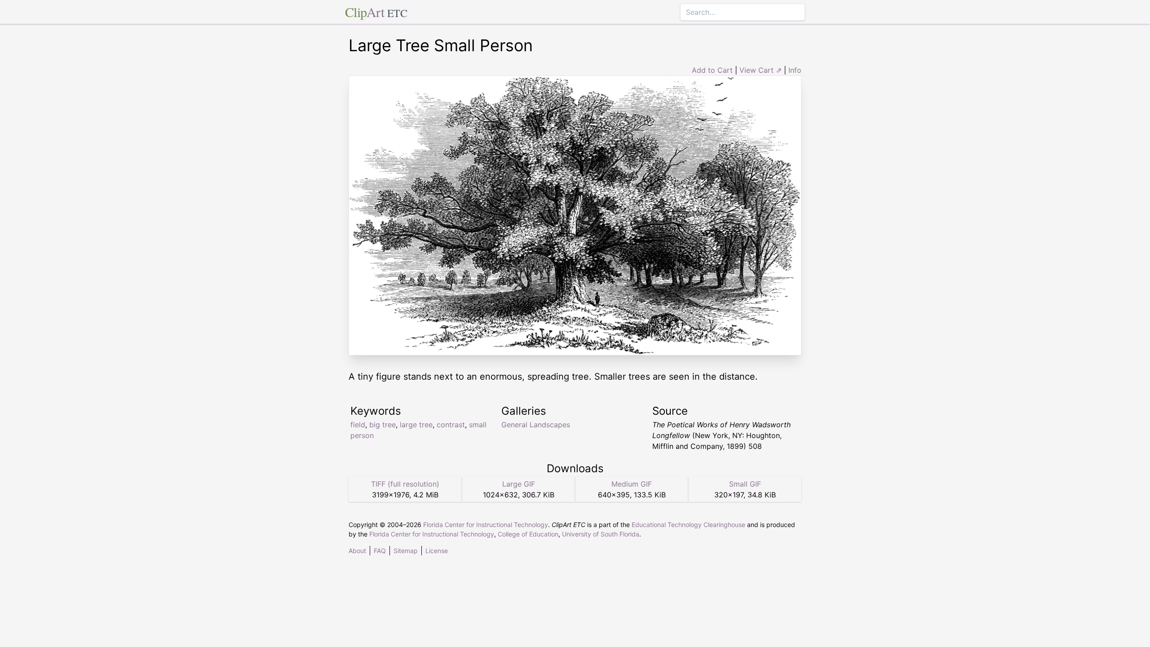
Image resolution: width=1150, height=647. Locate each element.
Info (794, 70)
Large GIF (518, 483)
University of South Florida (600, 534)
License (436, 550)
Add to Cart (712, 70)
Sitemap (406, 550)
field (357, 424)
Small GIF (745, 483)
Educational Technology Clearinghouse (688, 524)
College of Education (528, 534)
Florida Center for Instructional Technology (485, 524)
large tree (416, 424)
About (357, 550)
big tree (382, 424)
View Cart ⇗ (760, 70)
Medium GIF (631, 483)
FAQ (380, 550)
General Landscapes (535, 424)
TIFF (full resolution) (405, 483)
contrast (451, 424)
